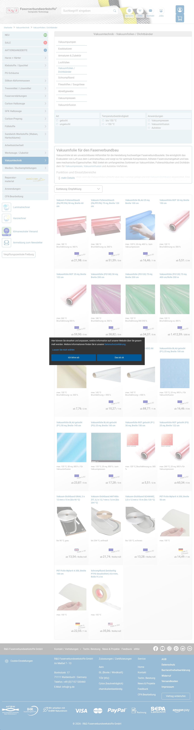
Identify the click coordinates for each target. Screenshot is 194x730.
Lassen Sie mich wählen (63, 350)
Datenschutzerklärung (115, 344)
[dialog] (97, 365)
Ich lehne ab (73, 357)
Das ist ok (119, 357)
